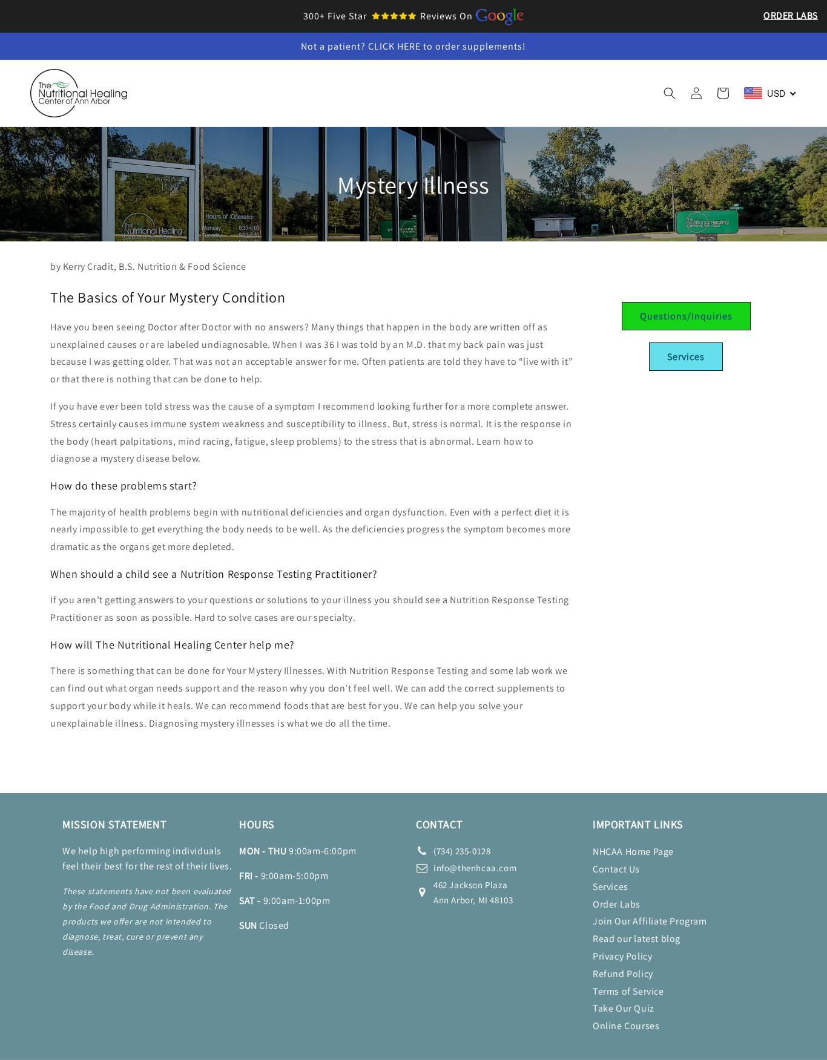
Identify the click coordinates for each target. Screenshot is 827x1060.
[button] (235, 80)
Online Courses (626, 1025)
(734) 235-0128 (461, 851)
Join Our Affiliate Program (650, 921)
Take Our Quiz (623, 1008)
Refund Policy (623, 973)
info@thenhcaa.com (474, 868)
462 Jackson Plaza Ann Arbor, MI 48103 (473, 892)
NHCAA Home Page (633, 851)
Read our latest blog (636, 938)
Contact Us (616, 869)
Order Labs (790, 15)
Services (686, 356)
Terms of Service (628, 991)
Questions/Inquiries (686, 316)
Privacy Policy (622, 956)
